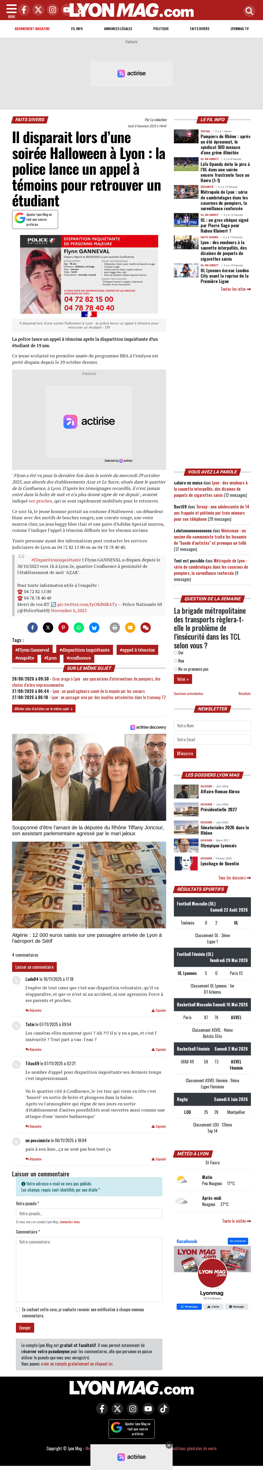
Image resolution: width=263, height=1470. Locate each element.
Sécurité (207, 187)
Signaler (160, 1010)
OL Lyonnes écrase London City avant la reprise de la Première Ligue (225, 275)
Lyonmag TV (240, 28)
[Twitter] (37, 10)
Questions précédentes (188, 693)
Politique (161, 28)
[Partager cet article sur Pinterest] (63, 627)
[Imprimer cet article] (115, 627)
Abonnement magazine (32, 28)
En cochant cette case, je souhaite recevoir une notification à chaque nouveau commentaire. (83, 1312)
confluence (80, 658)
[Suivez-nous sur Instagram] (131, 1412)
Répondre (35, 1010)
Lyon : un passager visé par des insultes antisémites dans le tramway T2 (109, 697)
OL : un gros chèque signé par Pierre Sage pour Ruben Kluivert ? (224, 225)
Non (180, 661)
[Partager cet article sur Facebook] (32, 627)
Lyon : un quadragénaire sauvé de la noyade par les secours (99, 691)
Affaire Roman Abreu (220, 791)
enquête (26, 658)
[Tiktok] (80, 10)
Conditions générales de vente (193, 1448)
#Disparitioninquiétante (56, 560)
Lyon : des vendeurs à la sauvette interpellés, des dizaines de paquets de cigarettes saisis (224, 250)
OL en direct (210, 159)
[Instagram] (51, 10)
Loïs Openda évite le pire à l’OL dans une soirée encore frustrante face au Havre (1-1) (225, 172)
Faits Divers (199, 28)
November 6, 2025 (69, 610)
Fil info (77, 28)
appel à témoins (138, 650)
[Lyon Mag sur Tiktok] (162, 1412)
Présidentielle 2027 (219, 809)
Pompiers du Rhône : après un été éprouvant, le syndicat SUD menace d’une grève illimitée (225, 144)
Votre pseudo (27, 1203)
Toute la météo (234, 1221)
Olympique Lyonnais (219, 845)
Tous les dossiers (232, 878)
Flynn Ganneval (33, 650)
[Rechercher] (248, 11)
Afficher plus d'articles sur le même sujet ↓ (43, 708)
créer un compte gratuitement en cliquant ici (76, 1364)
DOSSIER (206, 786)
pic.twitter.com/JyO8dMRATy (87, 604)
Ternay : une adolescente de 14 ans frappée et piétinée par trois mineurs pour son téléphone (211, 513)
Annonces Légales (118, 28)
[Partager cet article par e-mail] (130, 627)
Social (205, 131)
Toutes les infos (234, 289)
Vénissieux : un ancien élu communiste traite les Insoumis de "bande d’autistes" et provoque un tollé (210, 536)
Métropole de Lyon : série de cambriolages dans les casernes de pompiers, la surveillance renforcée (224, 199)
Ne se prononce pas (193, 669)
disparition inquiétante (86, 650)
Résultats (245, 693)
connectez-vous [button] (70, 1221)
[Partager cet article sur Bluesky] (94, 627)
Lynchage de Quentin (220, 863)
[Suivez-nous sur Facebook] (212, 1274)
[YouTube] (66, 10)
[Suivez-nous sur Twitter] (116, 1412)
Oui (180, 652)
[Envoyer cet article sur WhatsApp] (79, 627)
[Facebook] (22, 10)
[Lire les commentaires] (145, 627)
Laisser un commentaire (34, 967)
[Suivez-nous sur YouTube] (147, 1412)
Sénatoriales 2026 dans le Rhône (225, 830)
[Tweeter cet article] (48, 627)
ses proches (40, 501)
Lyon (52, 658)
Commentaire (28, 1232)
